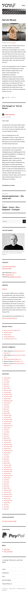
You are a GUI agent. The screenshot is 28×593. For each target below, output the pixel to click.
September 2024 (8, 425)
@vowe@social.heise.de (14, 277)
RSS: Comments (8, 551)
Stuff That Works (6, 580)
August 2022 (7, 478)
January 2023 (7, 467)
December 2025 (8, 394)
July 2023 (6, 455)
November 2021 (8, 496)
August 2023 (7, 453)
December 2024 (8, 419)
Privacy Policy (12, 588)
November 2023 (8, 446)
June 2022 (6, 482)
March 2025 (7, 413)
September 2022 (8, 475)
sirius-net (14, 42)
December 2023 (8, 444)
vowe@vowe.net (9, 275)
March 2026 (7, 388)
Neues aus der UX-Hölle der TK (12, 330)
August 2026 (7, 378)
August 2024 (7, 428)
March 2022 (7, 488)
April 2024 (6, 436)
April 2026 (6, 386)
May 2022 (6, 484)
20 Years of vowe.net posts (9, 521)
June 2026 (6, 382)
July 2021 (6, 505)
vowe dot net (5, 588)
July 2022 (6, 480)
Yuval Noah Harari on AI (10, 339)
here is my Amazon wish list (9, 318)
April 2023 (6, 461)
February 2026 (7, 390)
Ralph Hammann (10, 114)
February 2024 (7, 440)
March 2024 (7, 438)
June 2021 (6, 507)
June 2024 (6, 432)
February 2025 (7, 415)
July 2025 (6, 405)
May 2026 (6, 384)
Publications (5, 573)
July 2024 (6, 430)
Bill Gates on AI (17, 359)
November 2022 (8, 471)
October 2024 (7, 423)
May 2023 (6, 459)
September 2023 (8, 450)
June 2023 (6, 457)
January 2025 (7, 417)
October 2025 (7, 398)
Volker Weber (7, 97)
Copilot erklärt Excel (9, 336)
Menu (23, 5)
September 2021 (8, 500)
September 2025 (8, 401)
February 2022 (7, 490)
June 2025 (6, 407)
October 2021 (7, 498)
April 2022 (6, 486)
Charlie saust (7, 334)
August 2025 (7, 403)
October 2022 (7, 473)
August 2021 (7, 502)
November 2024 (8, 421)
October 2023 (7, 448)
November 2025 (8, 396)
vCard (3, 569)
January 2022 (7, 492)
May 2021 (6, 509)
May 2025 (6, 409)
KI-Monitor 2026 (8, 332)
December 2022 (8, 469)
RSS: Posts (7, 549)
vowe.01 (14, 272)
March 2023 (7, 463)
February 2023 (7, 465)
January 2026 (7, 392)
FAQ (3, 576)
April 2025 (6, 411)
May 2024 (6, 434)
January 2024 (7, 442)
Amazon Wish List (7, 584)
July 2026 (6, 380)
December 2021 (8, 494)
